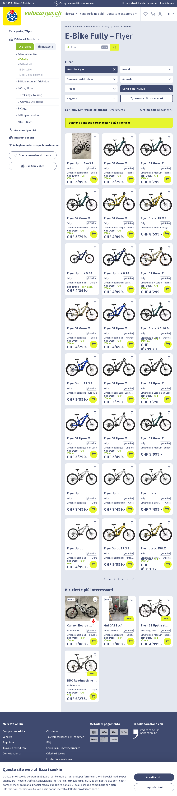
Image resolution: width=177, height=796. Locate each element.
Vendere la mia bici (92, 14)
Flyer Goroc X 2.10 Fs (155, 328)
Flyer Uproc (75, 493)
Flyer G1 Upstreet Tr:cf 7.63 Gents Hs (156, 625)
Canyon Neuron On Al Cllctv (82, 625)
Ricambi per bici (24, 138)
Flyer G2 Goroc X (115, 163)
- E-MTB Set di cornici (30, 75)
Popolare (8, 742)
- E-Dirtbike (25, 70)
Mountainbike (93, 26)
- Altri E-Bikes (24, 122)
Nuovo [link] (127, 26)
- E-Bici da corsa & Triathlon (32, 81)
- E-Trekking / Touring (29, 95)
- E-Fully (23, 59)
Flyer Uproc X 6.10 (116, 273)
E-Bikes (26, 47)
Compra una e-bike (14, 731)
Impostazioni (154, 787)
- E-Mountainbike (26, 54)
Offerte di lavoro (56, 753)
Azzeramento (117, 110)
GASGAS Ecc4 (113, 625)
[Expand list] (114, 69)
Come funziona (12, 753)
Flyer (116, 26)
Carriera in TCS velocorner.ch (63, 748)
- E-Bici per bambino (28, 115)
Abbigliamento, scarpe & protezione (36, 145)
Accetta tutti (154, 777)
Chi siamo (52, 731)
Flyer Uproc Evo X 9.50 (82, 163)
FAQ (48, 742)
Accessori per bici (25, 130)
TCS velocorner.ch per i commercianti (68, 737)
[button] (133, 579)
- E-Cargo (21, 108)
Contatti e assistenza (120, 14)
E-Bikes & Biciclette (26, 39)
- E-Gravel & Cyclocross (29, 102)
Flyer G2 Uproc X (115, 438)
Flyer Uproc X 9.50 (79, 273)
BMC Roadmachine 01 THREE (82, 680)
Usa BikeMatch (35, 166)
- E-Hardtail (25, 64)
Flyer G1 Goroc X (115, 218)
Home (68, 26)
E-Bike (78, 26)
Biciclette (47, 47)
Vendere (7, 737)
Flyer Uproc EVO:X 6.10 (156, 548)
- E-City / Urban (25, 88)
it (169, 14)
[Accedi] (160, 14)
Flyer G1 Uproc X (115, 328)
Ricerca (69, 14)
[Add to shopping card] (94, 179)
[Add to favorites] (95, 137)
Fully (107, 26)
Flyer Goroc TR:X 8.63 (156, 218)
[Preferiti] (145, 14)
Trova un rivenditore (15, 748)
